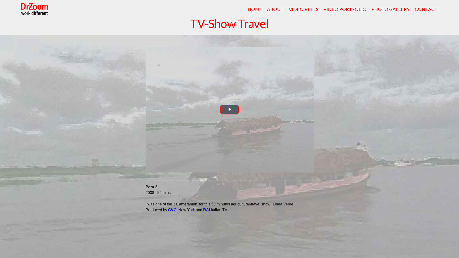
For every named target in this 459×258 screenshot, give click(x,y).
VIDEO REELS (303, 9)
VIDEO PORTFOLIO (344, 9)
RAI (206, 210)
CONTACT (426, 9)
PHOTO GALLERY (391, 9)
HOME (255, 9)
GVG (172, 210)
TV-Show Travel (229, 23)
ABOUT (275, 9)
